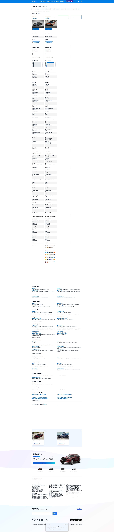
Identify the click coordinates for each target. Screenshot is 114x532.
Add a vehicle (64, 17)
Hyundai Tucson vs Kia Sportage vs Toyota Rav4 (39, 485)
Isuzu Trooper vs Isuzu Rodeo (36, 484)
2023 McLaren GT (48, 16)
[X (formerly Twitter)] (44, 520)
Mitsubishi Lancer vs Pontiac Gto (37, 491)
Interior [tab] (44, 456)
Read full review (35, 54)
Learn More (44, 462)
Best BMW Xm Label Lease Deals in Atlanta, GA (39, 496)
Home (32, 3)
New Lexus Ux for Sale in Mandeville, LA (55, 494)
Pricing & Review (36, 42)
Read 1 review (48, 68)
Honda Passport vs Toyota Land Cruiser (38, 483)
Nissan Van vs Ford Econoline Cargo (37, 489)
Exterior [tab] (36, 456)
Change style (35, 18)
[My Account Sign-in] (81, 1)
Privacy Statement (58, 528)
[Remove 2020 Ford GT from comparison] (42, 16)
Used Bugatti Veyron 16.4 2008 (54, 482)
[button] (45, 245)
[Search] (74, 1)
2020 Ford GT (34, 16)
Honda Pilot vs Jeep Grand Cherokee (38, 490)
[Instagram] (34, 520)
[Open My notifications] (79, 1)
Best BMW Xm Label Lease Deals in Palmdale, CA (40, 498)
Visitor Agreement (60, 529)
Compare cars (35, 3)
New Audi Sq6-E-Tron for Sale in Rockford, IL (56, 493)
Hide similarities (36, 13)
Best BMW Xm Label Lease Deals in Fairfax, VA (39, 497)
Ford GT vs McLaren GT (41, 3)
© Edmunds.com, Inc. (34, 524)
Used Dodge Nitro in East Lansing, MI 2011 (73, 486)
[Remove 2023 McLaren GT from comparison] (55, 16)
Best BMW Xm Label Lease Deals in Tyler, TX (56, 481)
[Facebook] (42, 520)
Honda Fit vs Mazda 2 (35, 488)
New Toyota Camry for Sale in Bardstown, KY (56, 495)
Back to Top (78, 508)
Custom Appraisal (49, 42)
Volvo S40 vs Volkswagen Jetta (37, 482)
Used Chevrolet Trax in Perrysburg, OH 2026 (73, 498)
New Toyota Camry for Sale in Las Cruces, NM (73, 485)
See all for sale (35, 29)
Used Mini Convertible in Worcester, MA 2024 (73, 495)
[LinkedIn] (39, 520)
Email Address (33, 511)
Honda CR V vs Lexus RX (36, 487)
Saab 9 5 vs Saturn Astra (36, 486)
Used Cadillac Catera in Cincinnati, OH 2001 (73, 489)
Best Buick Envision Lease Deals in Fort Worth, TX (57, 484)
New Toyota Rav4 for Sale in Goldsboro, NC (56, 490)
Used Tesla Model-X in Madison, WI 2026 (72, 492)
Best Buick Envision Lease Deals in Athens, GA (56, 483)
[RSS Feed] (46, 520)
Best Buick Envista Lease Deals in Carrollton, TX (56, 487)
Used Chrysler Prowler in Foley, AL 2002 (72, 487)
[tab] (40, 470)
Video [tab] (52, 456)
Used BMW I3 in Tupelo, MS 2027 (71, 497)
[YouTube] (32, 520)
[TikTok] (37, 520)
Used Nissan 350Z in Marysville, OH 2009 (72, 488)
